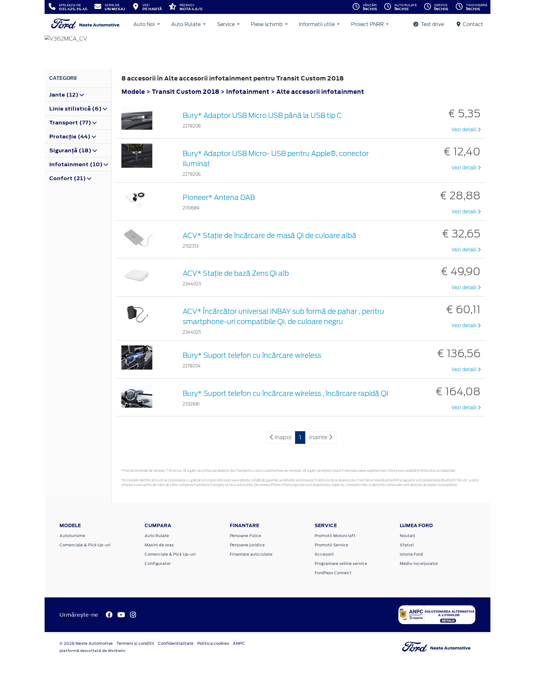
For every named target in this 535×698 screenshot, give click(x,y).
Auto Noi (144, 24)
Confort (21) (68, 178)
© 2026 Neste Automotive (86, 643)
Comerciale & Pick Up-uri (85, 545)
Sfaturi (407, 545)
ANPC (239, 643)
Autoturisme (72, 536)
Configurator (158, 563)
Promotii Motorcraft (335, 536)
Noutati (407, 536)
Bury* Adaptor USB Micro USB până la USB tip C (262, 115)
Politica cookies (213, 643)
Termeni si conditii (135, 643)
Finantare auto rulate (251, 554)
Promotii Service (331, 545)
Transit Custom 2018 (185, 91)
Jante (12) (64, 94)
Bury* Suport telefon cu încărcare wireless (252, 355)
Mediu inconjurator (419, 563)
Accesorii (324, 554)
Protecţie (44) (70, 136)
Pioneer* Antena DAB (219, 197)
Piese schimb (267, 24)
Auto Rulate (186, 24)
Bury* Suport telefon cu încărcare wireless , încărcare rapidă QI (285, 393)
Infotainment (248, 91)
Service (226, 24)
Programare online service (341, 563)
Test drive (432, 24)
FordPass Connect (333, 573)
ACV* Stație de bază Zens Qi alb (236, 273)
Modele (133, 91)
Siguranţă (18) (71, 150)
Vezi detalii (464, 129)
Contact (472, 24)
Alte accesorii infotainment (320, 91)
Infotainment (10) (76, 164)
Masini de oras (159, 545)
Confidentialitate (176, 643)
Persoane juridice (247, 545)
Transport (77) (70, 122)
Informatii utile (317, 24)
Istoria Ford (411, 554)
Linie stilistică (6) (76, 108)
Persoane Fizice (245, 536)
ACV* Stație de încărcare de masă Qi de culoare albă (269, 236)
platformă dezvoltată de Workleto (92, 650)
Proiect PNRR (368, 24)
